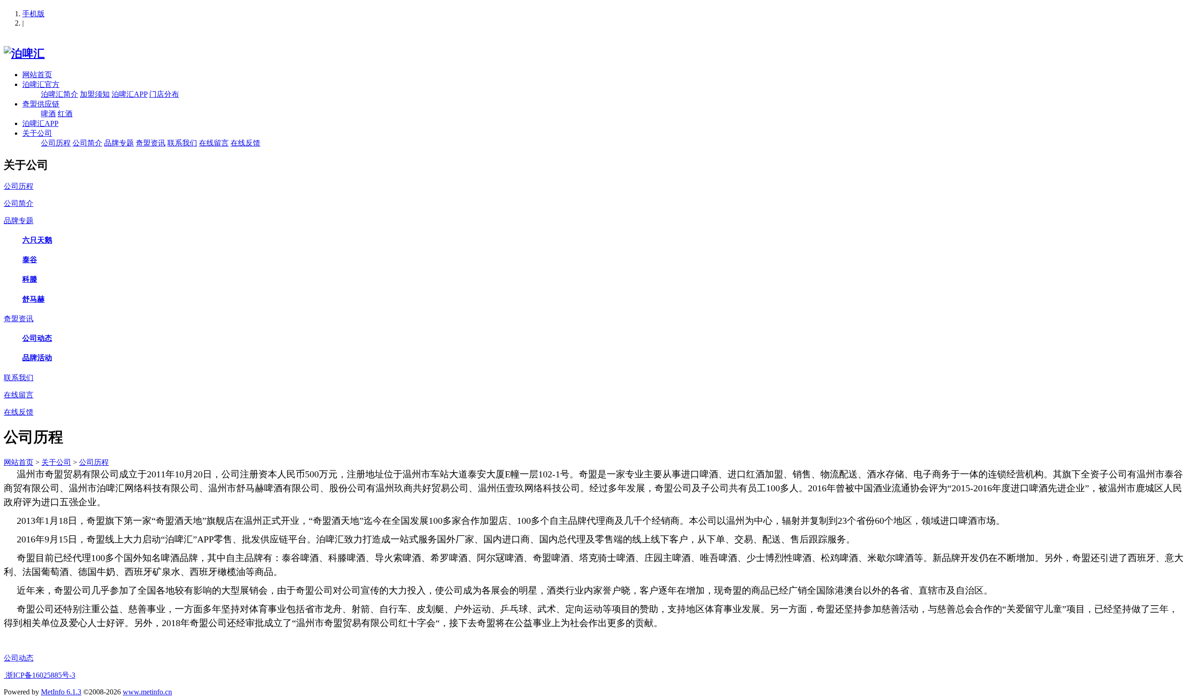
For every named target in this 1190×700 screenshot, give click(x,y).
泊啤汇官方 (41, 84)
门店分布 (164, 94)
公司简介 (87, 143)
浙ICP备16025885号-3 (39, 675)
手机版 (33, 14)
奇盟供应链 (41, 104)
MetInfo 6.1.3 (61, 692)
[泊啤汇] (24, 53)
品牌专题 (119, 143)
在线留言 (214, 143)
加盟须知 (95, 94)
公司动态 (18, 658)
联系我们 (182, 143)
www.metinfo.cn (147, 692)
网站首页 (37, 75)
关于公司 (37, 133)
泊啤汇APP (129, 94)
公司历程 (56, 143)
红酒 (65, 114)
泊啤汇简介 (59, 94)
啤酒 (48, 114)
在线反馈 (245, 143)
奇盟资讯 (150, 143)
